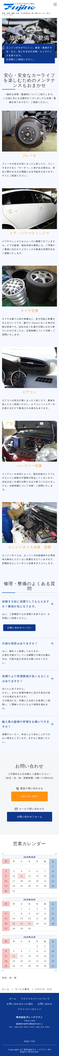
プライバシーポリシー (29, 1009)
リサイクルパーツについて (35, 998)
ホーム (5, 989)
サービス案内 (22, 989)
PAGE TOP (29, 1041)
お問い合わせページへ (19, 627)
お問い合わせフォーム (29, 816)
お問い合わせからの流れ (20, 1004)
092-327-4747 (29, 796)
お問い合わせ (45, 1004)
